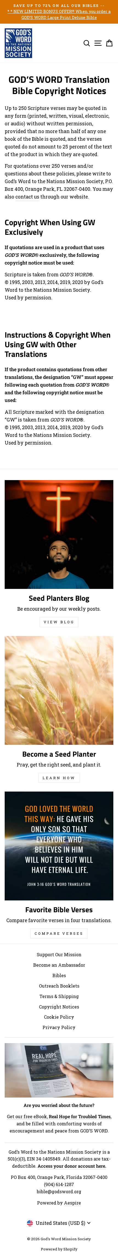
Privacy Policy (59, 1027)
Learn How (59, 777)
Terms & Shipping (59, 996)
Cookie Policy (59, 1017)
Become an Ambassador (59, 965)
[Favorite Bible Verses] (59, 846)
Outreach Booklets (59, 986)
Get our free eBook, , (59, 1116)
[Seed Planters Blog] (59, 534)
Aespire (72, 1203)
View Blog (59, 621)
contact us (27, 197)
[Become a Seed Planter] (59, 690)
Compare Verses (59, 933)
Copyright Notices (59, 1007)
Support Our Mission (59, 954)
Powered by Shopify (59, 1249)
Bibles (59, 975)
